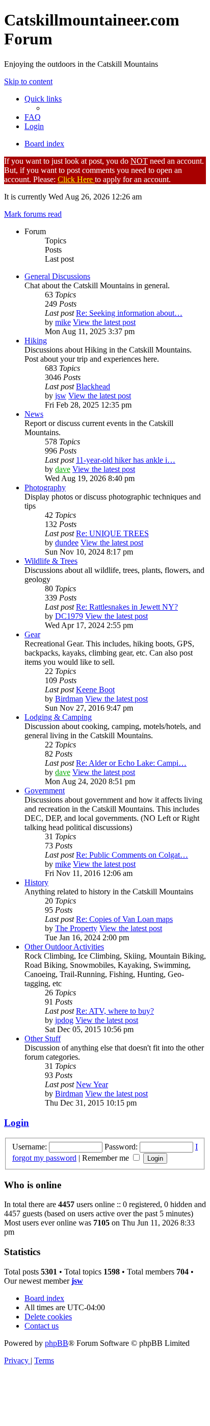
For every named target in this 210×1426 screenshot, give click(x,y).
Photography (45, 487)
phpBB (56, 1343)
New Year (92, 1084)
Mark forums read (33, 214)
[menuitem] (32, 117)
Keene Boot (95, 689)
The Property (76, 928)
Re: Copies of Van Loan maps (124, 919)
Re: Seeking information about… (129, 313)
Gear (32, 634)
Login (16, 1122)
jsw (60, 395)
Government (44, 790)
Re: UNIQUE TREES (112, 533)
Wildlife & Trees (50, 561)
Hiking (35, 340)
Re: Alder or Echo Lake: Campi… (131, 763)
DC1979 (69, 616)
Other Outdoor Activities (64, 946)
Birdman (69, 698)
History (36, 882)
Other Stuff (42, 1038)
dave (62, 469)
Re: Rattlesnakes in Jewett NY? (127, 607)
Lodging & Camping (58, 717)
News (33, 414)
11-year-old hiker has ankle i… (125, 460)
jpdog (64, 1020)
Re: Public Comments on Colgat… (132, 854)
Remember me (106, 1158)
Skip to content (28, 81)
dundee (66, 542)
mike (63, 322)
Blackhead (93, 386)
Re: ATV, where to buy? (115, 1011)
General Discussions (57, 276)
